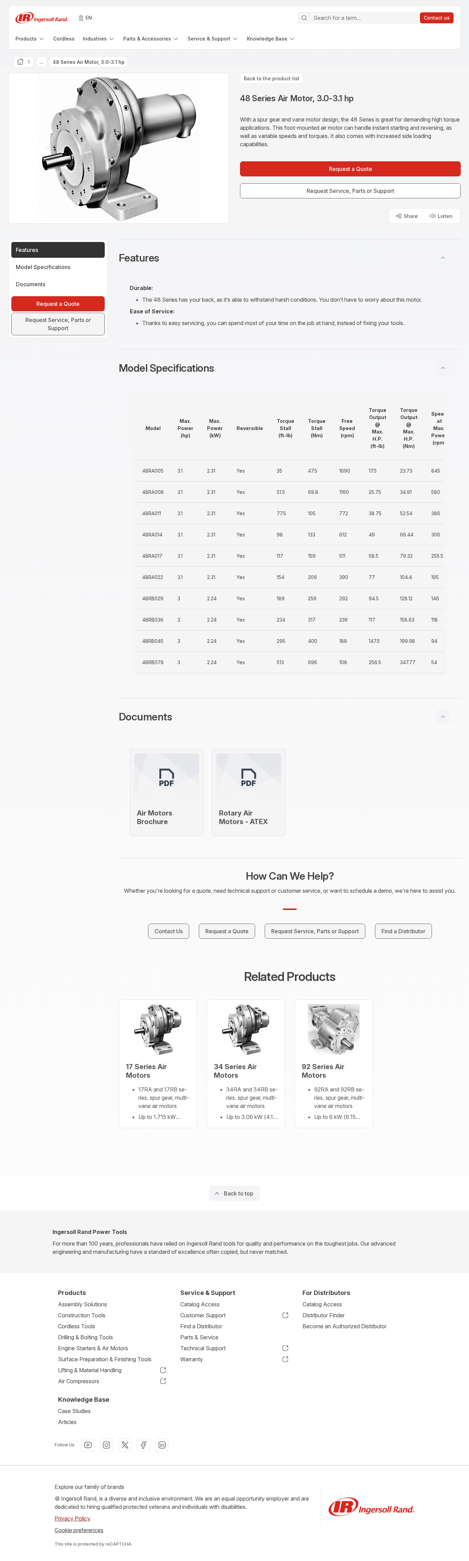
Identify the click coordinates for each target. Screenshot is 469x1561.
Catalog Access (200, 1304)
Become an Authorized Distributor (344, 1326)
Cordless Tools (76, 1326)
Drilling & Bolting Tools (85, 1337)
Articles (67, 1422)
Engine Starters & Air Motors (93, 1348)
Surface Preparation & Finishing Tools (104, 1359)
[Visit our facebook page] (143, 1445)
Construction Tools (81, 1315)
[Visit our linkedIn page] (162, 1445)
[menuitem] (30, 38)
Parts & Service (199, 1337)
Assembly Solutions (82, 1304)
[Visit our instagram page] (106, 1445)
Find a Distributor (201, 1326)
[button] (290, 257)
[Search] (304, 18)
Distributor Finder (323, 1315)
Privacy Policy (72, 1518)
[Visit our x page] (124, 1445)
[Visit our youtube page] (87, 1445)
